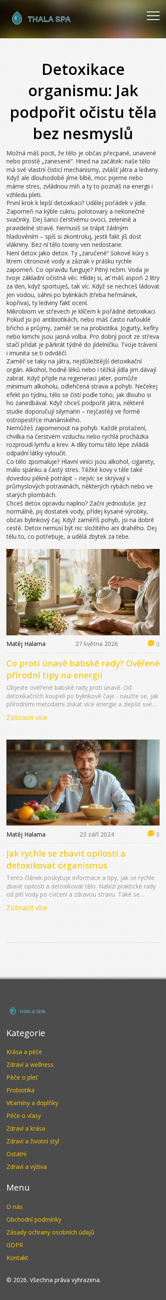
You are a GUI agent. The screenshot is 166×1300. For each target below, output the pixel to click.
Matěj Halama (26, 644)
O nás (14, 1207)
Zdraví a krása (25, 1128)
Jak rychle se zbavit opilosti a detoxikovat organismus (66, 859)
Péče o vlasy (23, 1115)
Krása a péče (24, 1052)
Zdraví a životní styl (32, 1141)
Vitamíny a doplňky (32, 1103)
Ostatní (16, 1154)
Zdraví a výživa (26, 1167)
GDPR (14, 1245)
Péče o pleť (21, 1077)
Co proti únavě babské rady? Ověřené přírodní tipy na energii (83, 669)
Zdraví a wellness (30, 1064)
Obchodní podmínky (33, 1219)
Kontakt (17, 1258)
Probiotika (20, 1090)
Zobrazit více (26, 717)
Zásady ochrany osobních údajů (50, 1232)
